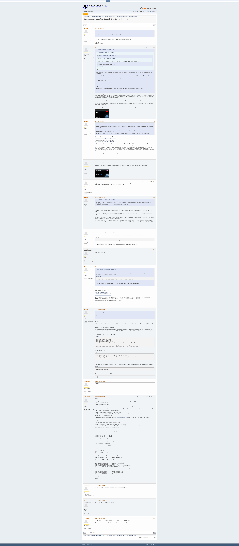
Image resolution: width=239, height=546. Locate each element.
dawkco (86, 28)
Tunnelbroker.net (150, 11)
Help (146, 544)
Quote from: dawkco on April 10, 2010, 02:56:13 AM (107, 55)
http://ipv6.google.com (122, 408)
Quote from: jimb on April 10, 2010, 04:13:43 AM (105, 52)
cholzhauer (87, 381)
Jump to (139, 537)
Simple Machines (90, 544)
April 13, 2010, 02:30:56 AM (99, 160)
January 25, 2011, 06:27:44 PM (100, 197)
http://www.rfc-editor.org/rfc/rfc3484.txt (103, 292)
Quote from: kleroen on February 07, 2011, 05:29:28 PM (106, 269)
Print (154, 25)
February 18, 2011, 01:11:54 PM (100, 381)
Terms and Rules (150, 544)
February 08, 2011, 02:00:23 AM (101, 266)
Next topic (153, 22)
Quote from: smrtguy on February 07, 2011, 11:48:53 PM (106, 312)
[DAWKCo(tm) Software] (84, 38)
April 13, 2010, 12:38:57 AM (99, 121)
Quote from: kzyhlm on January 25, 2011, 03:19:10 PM (106, 199)
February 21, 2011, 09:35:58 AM (100, 485)
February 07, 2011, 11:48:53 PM (100, 249)
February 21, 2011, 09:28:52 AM (100, 396)
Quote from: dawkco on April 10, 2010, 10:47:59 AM (105, 31)
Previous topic (147, 22)
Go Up (84, 532)
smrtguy (86, 249)
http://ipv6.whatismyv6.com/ (110, 408)
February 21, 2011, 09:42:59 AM (100, 518)
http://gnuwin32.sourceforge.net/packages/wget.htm (105, 138)
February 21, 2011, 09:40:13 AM (100, 500)
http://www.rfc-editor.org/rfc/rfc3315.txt (103, 294)
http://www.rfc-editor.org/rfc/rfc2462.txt (103, 293)
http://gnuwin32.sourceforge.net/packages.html (104, 141)
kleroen (86, 230)
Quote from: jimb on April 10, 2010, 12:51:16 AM (107, 58)
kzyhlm (86, 181)
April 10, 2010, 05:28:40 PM (99, 47)
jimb (85, 47)
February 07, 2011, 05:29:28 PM (100, 230)
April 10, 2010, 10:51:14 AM (99, 28)
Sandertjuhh (87, 396)
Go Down (85, 25)
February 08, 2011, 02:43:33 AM (100, 309)
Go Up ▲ (155, 544)
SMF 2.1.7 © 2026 (85, 544)
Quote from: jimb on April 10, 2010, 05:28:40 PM (105, 123)
